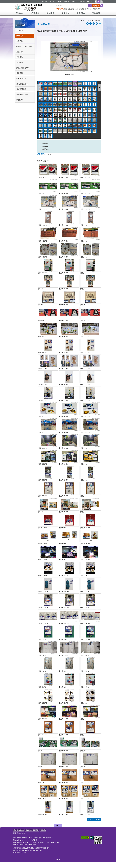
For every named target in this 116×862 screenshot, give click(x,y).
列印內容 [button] (100, 23)
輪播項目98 (45, 125)
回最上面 (91, 819)
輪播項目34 (85, 94)
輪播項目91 (70, 120)
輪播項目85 (41, 120)
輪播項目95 (89, 120)
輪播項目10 (85, 83)
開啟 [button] (57, 825)
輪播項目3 (50, 83)
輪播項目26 (45, 94)
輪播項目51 (50, 104)
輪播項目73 (41, 115)
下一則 (99, 87)
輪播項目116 (75, 131)
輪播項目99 (50, 125)
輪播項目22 (85, 89)
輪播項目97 (41, 125)
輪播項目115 (70, 131)
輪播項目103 (70, 125)
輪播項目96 (94, 120)
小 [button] (96, 1)
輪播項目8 (75, 83)
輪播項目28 (55, 94)
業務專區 (50, 13)
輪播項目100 (55, 125)
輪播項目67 (70, 110)
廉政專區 (19, 73)
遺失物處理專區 (22, 84)
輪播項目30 (65, 94)
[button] (69, 57)
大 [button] (101, 1)
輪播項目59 (89, 104)
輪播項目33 (80, 94)
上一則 (39, 87)
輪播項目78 (65, 115)
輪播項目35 (89, 94)
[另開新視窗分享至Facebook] (87, 23)
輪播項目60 (94, 104)
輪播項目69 (80, 110)
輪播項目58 (85, 104)
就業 (69, 9)
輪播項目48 (94, 99)
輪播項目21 (80, 89)
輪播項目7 (70, 83)
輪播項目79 (70, 115)
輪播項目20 (75, 89)
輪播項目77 (60, 115)
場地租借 (19, 62)
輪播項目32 (75, 94)
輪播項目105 (80, 125)
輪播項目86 (45, 120)
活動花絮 (19, 36)
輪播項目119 (89, 131)
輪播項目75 (50, 115)
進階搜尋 (96, 6)
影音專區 (19, 41)
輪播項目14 (45, 89)
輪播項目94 (85, 120)
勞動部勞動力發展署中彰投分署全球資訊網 (28, 7)
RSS (88, 1)
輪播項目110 (45, 131)
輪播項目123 (50, 136)
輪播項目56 (75, 104)
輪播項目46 (85, 99)
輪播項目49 (41, 104)
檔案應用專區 (21, 78)
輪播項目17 (60, 89)
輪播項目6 (65, 83)
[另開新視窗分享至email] (97, 23)
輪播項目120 (94, 131)
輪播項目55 (70, 104)
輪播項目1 (41, 83)
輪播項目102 (65, 125)
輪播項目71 (89, 110)
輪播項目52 (55, 104)
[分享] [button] (101, 5)
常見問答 (74, 1)
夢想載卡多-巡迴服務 (24, 46)
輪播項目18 (65, 89)
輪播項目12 (94, 83)
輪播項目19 (70, 89)
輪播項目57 (80, 104)
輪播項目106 (85, 125)
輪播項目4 (55, 83)
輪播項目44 (75, 99)
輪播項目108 (94, 125)
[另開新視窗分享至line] (94, 23)
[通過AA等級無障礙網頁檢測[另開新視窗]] (85, 837)
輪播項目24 (94, 89)
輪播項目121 (41, 136)
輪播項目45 (80, 99)
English (59, 1)
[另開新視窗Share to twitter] (90, 23)
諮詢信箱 (19, 30)
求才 (76, 9)
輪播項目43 (70, 99)
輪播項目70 (85, 110)
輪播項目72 (94, 110)
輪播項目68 (75, 110)
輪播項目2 (45, 83)
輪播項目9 (80, 83)
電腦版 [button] (58, 859)
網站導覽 (44, 1)
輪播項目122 (45, 136)
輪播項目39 (50, 99)
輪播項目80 (75, 115)
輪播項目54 (65, 104)
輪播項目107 (89, 125)
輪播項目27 (50, 94)
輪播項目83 (89, 115)
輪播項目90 (65, 120)
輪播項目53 (60, 104)
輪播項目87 (50, 120)
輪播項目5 (60, 83)
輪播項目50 (45, 104)
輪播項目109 (41, 131)
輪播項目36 (94, 94)
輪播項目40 (55, 99)
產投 (65, 9)
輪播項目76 (55, 115)
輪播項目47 (89, 99)
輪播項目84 (94, 115)
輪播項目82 (85, 115)
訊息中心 (20, 13)
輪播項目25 (41, 94)
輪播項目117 (80, 131)
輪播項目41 (60, 99)
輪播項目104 (75, 125)
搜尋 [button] (90, 5)
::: (41, 1)
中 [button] (98, 1)
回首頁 (52, 1)
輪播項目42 (65, 99)
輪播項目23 (89, 89)
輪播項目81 (80, 115)
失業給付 (88, 9)
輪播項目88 (55, 120)
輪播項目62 (45, 110)
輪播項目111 (50, 131)
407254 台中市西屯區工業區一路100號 (40, 838)
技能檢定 (81, 9)
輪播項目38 (45, 99)
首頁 (84, 20)
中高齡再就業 (96, 9)
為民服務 (66, 13)
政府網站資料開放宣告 (32, 830)
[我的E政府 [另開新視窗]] (92, 838)
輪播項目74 (45, 115)
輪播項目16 (55, 89)
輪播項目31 (70, 94)
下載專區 (96, 13)
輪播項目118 (85, 131)
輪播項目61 (41, 110)
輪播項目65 (60, 110)
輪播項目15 (50, 89)
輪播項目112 (55, 131)
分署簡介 (35, 13)
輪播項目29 (60, 94)
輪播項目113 (60, 131)
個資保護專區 (21, 89)
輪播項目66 (65, 110)
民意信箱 (66, 1)
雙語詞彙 (82, 1)
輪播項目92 (75, 120)
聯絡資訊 (43, 830)
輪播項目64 (55, 110)
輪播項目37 (41, 99)
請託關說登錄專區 (22, 68)
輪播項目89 (60, 120)
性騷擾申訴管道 (22, 94)
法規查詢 (19, 57)
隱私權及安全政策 (19, 830)
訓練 (72, 9)
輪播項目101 (60, 125)
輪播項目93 (80, 120)
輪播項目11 (89, 83)
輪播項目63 (50, 110)
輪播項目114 (65, 131)
